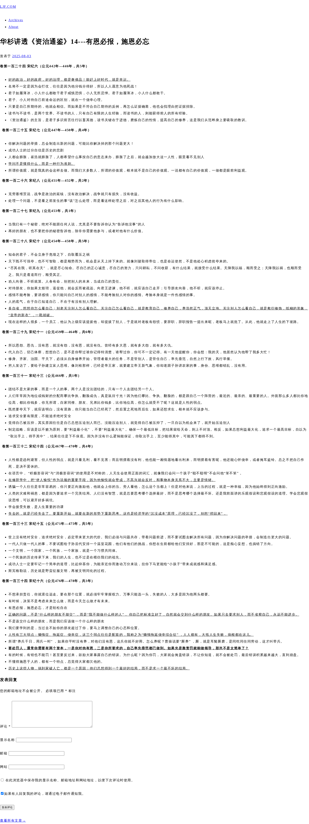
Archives (15, 20)
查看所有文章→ (13, 820)
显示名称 (7, 740)
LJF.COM (8, 6)
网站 (3, 766)
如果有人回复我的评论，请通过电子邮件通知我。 (45, 793)
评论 (5, 726)
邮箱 (3, 753)
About (13, 27)
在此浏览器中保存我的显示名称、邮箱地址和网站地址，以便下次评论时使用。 (70, 780)
